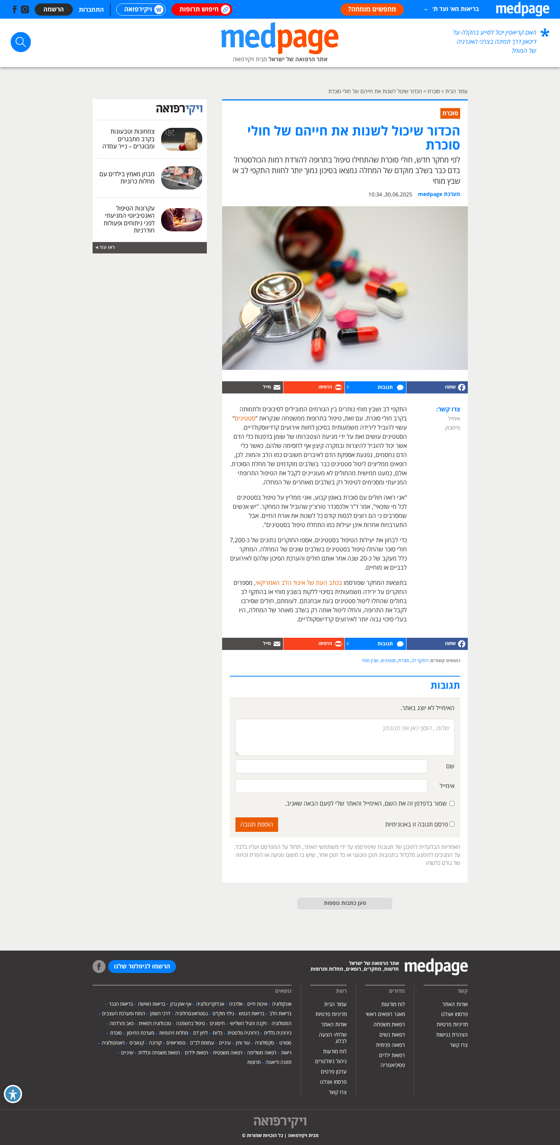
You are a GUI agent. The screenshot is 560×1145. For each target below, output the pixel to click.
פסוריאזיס (175, 1043)
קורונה (155, 1043)
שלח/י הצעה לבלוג (333, 1038)
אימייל (454, 419)
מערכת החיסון (140, 1033)
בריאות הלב (280, 1014)
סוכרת (403, 661)
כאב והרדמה (122, 1024)
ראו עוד (107, 247)
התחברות (91, 10)
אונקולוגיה (281, 1004)
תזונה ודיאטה (278, 1062)
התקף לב (419, 661)
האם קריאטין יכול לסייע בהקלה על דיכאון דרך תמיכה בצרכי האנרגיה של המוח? (494, 42)
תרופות (254, 1062)
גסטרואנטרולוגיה (191, 1014)
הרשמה (53, 9)
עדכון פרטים (334, 1072)
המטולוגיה (281, 1024)
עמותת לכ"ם (202, 1043)
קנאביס (137, 1043)
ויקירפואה (138, 9)
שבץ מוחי (370, 661)
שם (450, 766)
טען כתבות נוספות (345, 903)
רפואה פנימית (390, 1045)
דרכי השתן (160, 1014)
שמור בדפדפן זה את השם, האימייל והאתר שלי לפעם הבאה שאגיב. (366, 803)
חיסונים (217, 1024)
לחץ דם (200, 1033)
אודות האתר (455, 1004)
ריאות (286, 1053)
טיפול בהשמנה (190, 1024)
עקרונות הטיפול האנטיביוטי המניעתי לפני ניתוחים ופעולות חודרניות (129, 219)
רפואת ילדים (392, 1055)
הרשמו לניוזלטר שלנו (142, 966)
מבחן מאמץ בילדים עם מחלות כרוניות (127, 177)
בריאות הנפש (251, 1014)
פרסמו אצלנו (454, 1014)
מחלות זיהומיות (173, 1033)
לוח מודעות (393, 1004)
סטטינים (245, 418)
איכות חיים (257, 1004)
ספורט (285, 1043)
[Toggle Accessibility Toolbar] (13, 1094)
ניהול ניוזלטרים (331, 1061)
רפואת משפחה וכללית (159, 1053)
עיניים (225, 1043)
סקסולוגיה (264, 1043)
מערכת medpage (439, 194)
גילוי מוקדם (223, 1014)
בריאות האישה (151, 1004)
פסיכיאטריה (393, 1065)
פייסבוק (452, 428)
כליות (217, 1033)
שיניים (127, 1053)
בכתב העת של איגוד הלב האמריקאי (299, 583)
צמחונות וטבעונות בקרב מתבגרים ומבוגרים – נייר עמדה (128, 139)
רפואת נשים (392, 1035)
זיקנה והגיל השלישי (248, 1024)
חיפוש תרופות (199, 9)
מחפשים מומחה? (372, 9)
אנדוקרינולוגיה (210, 1004)
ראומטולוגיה (113, 1043)
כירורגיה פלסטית (243, 1033)
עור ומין (243, 1043)
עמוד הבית (335, 1004)
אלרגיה (235, 1004)
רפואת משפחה (389, 1024)
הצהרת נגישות (452, 1035)
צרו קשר (459, 1045)
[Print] (313, 387)
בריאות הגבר (121, 1004)
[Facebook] (436, 387)
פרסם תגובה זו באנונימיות (417, 824)
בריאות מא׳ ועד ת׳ (455, 9)
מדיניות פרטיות (452, 1024)
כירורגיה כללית (277, 1033)
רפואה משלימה (261, 1053)
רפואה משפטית (227, 1053)
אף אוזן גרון (180, 1004)
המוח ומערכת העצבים (123, 1014)
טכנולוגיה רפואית (155, 1024)
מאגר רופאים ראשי (385, 1014)
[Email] (252, 387)
